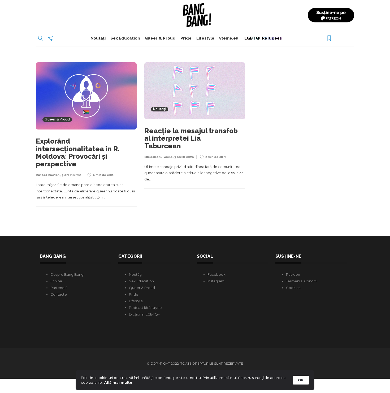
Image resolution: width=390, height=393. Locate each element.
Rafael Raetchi (48, 175)
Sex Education (125, 38)
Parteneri (58, 288)
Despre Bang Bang (67, 274)
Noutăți (98, 38)
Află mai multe (118, 382)
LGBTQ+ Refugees (262, 38)
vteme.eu (229, 38)
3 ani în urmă (71, 175)
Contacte (58, 294)
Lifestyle (205, 38)
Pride (186, 38)
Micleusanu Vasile (158, 157)
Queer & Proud (160, 38)
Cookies (293, 288)
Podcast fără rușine (145, 307)
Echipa (56, 281)
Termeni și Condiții (301, 281)
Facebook (216, 274)
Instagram (215, 281)
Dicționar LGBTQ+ (144, 314)
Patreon (293, 274)
